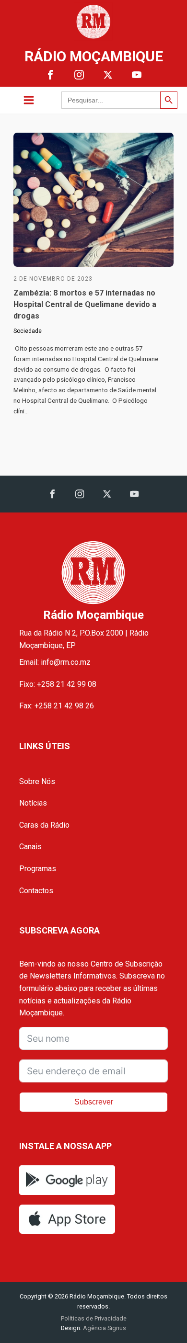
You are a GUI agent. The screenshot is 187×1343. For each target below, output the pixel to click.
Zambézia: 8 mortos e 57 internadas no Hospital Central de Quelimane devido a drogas (84, 304)
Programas (37, 868)
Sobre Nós (37, 781)
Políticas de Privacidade (94, 1318)
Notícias (33, 803)
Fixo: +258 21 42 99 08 (57, 684)
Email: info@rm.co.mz (55, 662)
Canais (30, 846)
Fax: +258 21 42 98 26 (56, 705)
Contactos (36, 890)
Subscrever (93, 1102)
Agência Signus (104, 1328)
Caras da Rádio (44, 825)
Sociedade (27, 331)
